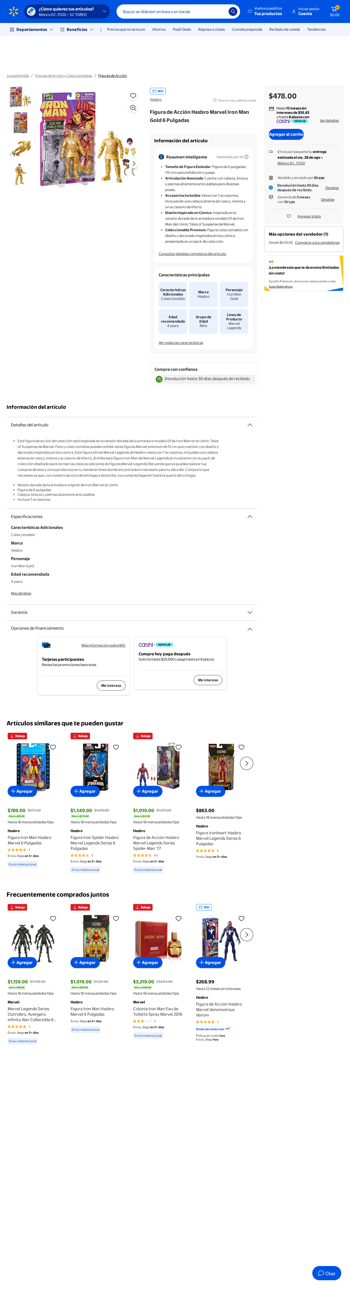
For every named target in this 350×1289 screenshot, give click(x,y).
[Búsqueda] (233, 11)
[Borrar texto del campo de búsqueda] (220, 11)
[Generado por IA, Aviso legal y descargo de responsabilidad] (246, 156)
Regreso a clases (211, 29)
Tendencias (316, 29)
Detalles (332, 188)
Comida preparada (247, 29)
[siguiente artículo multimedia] (134, 164)
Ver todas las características (181, 342)
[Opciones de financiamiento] (250, 627)
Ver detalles (329, 120)
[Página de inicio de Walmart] (14, 11)
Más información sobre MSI (103, 645)
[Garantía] (250, 612)
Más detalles (21, 593)
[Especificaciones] (250, 516)
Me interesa (111, 685)
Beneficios (77, 29)
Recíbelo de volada (284, 29)
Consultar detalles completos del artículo (192, 253)
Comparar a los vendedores (317, 242)
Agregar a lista (309, 216)
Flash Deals (182, 29)
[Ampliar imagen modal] (133, 108)
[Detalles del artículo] (250, 425)
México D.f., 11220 (291, 163)
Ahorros (159, 29)
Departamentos (31, 29)
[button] (265, 11)
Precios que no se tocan (126, 29)
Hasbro (156, 99)
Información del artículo (36, 407)
